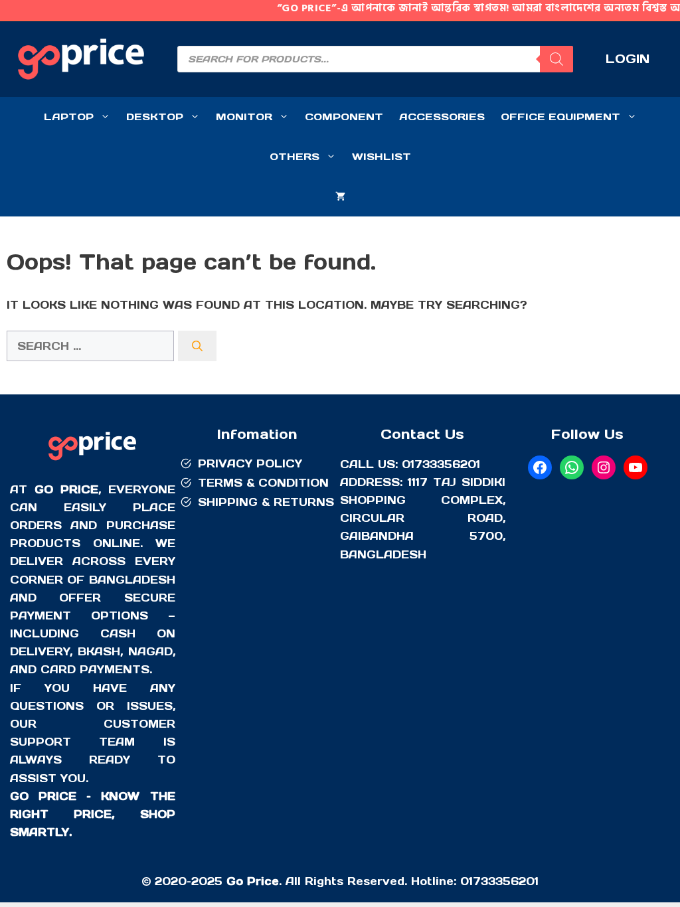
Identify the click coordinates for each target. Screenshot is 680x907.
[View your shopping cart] (340, 196)
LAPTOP (69, 116)
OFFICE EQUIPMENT (560, 116)
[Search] (556, 59)
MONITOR (244, 116)
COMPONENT (344, 116)
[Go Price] (92, 462)
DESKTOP (154, 116)
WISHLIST (381, 156)
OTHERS (294, 156)
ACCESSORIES (442, 116)
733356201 (506, 881)
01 (466, 881)
